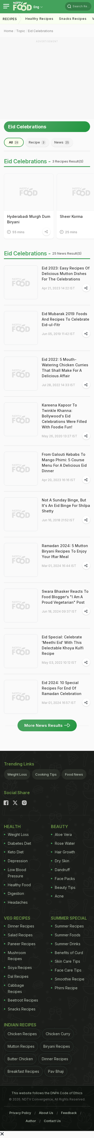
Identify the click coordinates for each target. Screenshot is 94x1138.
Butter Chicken (20, 1059)
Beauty (59, 826)
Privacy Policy (20, 1113)
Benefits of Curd (69, 952)
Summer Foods (67, 935)
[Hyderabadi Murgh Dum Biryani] (29, 192)
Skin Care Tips (67, 961)
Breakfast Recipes (23, 1071)
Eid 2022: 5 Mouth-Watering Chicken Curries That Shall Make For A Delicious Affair (65, 367)
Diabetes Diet (19, 843)
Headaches (18, 902)
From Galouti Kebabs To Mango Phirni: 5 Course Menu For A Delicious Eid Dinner (64, 462)
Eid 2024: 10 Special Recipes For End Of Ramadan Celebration (61, 688)
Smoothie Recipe (69, 979)
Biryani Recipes (56, 1046)
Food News (74, 774)
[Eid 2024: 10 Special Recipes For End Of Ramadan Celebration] (21, 697)
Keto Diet (16, 852)
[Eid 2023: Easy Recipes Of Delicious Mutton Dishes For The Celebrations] (21, 282)
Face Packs (65, 878)
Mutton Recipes (21, 1046)
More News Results (43, 725)
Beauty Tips (65, 887)
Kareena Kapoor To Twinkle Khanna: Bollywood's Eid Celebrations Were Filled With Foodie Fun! (64, 416)
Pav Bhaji (56, 1071)
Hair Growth (65, 852)
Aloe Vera (63, 834)
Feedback (69, 1113)
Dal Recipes (18, 976)
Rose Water (65, 843)
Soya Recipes (20, 967)
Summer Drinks (67, 944)
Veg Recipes (17, 918)
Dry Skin (62, 861)
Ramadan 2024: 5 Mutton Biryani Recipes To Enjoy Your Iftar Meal (65, 551)
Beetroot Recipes (23, 1000)
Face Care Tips (68, 970)
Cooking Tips (46, 774)
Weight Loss (17, 774)
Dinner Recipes (21, 926)
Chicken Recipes (22, 1034)
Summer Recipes (69, 926)
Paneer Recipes (22, 944)
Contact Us (52, 1121)
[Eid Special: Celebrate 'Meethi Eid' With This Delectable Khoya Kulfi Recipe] (21, 651)
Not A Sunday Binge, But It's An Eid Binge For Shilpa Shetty (66, 505)
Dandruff (62, 869)
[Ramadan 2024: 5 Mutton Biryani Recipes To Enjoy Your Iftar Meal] (21, 560)
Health (12, 826)
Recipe (36, 142)
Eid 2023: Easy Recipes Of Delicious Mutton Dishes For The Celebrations (66, 273)
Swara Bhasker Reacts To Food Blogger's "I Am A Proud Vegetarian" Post (65, 596)
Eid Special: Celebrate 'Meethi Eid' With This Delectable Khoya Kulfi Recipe (63, 645)
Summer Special (69, 918)
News (61, 142)
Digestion (16, 893)
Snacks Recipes (72, 19)
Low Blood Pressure (17, 872)
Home (8, 31)
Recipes (10, 19)
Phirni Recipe (66, 988)
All (13, 142)
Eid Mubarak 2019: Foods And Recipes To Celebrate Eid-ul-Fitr (65, 319)
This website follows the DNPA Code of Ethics (47, 1093)
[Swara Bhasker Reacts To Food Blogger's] (21, 605)
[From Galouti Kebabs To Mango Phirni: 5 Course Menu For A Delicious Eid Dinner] (21, 469)
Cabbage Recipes (16, 988)
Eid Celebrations (40, 31)
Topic (20, 31)
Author (31, 1121)
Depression (18, 861)
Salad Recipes (20, 935)
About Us (46, 1113)
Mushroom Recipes (17, 955)
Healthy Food (19, 885)
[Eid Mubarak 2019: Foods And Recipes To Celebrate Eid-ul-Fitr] (21, 328)
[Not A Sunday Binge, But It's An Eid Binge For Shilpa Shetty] (21, 514)
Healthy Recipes (39, 19)
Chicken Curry (58, 1034)
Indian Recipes (20, 1024)
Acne (59, 896)
